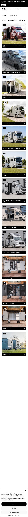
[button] (26, 490)
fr (15, 9)
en (20, 9)
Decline (14, 508)
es (17, 9)
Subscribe (3, 5)
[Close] (25, 2)
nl (10, 9)
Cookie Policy (10, 515)
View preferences (14, 512)
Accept (14, 504)
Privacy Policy (16, 515)
